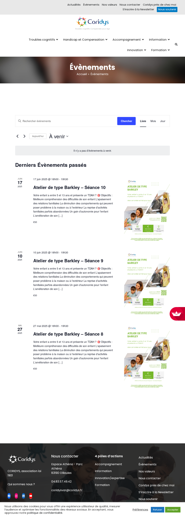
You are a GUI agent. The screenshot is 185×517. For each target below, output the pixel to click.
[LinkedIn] (23, 496)
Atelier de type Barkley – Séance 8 (68, 334)
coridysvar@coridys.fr (66, 490)
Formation (159, 50)
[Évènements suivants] (24, 136)
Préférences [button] (140, 509)
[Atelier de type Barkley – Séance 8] (147, 356)
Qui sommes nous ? (21, 484)
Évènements (91, 4)
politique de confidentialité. (45, 513)
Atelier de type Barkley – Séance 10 (69, 187)
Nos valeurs (109, 4)
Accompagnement (127, 40)
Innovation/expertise (110, 478)
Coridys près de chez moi (159, 4)
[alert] (92, 151)
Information (158, 40)
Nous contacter (130, 4)
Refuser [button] (157, 509)
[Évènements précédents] (17, 136)
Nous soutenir (167, 9)
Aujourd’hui (38, 136)
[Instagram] (16, 496)
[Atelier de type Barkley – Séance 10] (147, 209)
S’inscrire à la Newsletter (138, 9)
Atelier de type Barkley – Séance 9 (68, 260)
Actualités (74, 4)
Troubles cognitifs (42, 40)
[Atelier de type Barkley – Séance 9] (147, 282)
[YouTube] (30, 495)
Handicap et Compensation (83, 40)
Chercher (126, 121)
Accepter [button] (172, 509)
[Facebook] (9, 496)
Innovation (135, 50)
